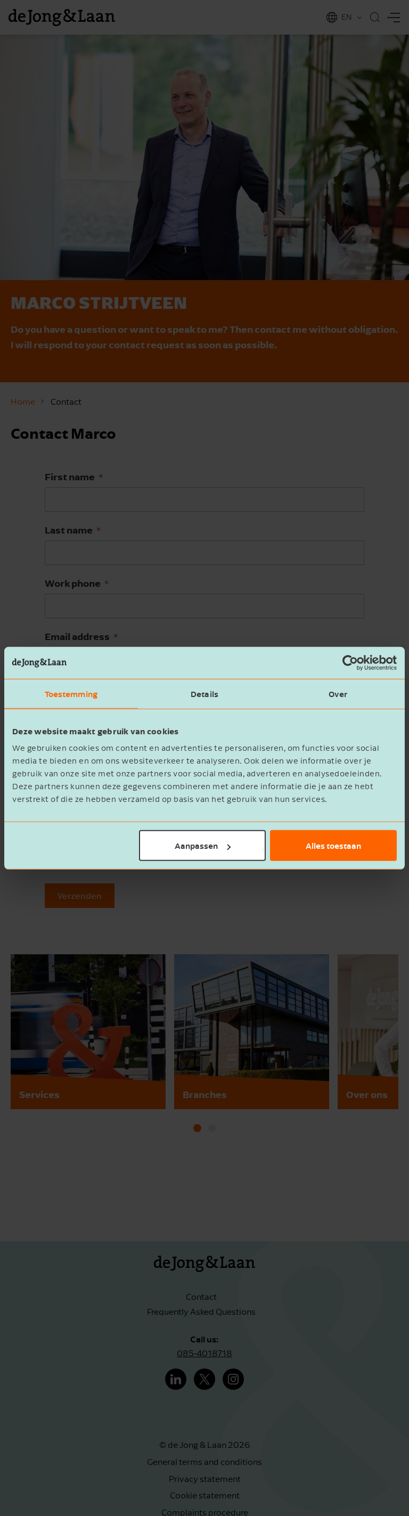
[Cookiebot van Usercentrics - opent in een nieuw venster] (350, 662)
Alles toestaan (333, 845)
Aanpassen (196, 845)
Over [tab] (338, 693)
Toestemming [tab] (71, 693)
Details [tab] (204, 693)
